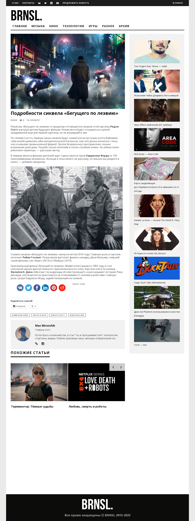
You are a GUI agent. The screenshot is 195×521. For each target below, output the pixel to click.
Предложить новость (76, 3)
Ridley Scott (58, 315)
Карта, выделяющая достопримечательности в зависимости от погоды (156, 187)
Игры (93, 26)
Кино (53, 26)
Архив (124, 26)
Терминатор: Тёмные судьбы (32, 406)
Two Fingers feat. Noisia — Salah (150, 66)
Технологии (73, 26)
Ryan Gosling (77, 315)
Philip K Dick (39, 315)
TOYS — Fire (140, 344)
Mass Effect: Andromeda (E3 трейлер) (153, 124)
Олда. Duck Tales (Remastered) (149, 282)
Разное (108, 26)
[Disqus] (67, 455)
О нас (15, 3)
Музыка (38, 26)
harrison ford (20, 315)
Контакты (28, 3)
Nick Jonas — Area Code (146, 154)
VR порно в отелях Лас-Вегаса (150, 253)
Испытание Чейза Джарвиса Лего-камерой (156, 95)
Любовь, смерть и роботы (87, 406)
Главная (19, 26)
